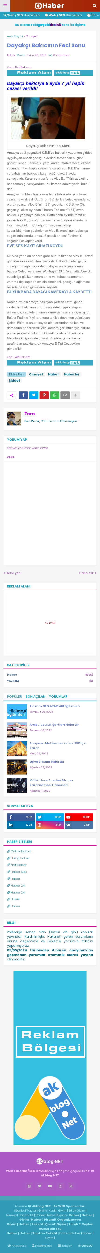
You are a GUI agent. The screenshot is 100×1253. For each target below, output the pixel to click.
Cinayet (32, 36)
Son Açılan (35, 696)
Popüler (14, 696)
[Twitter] (33, 395)
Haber (53, 374)
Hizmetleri (65, 15)
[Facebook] (23, 395)
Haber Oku (18, 872)
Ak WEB (50, 623)
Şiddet (14, 380)
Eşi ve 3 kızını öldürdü (47, 761)
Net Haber (18, 865)
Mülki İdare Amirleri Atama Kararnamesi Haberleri (51, 782)
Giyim (24, 1219)
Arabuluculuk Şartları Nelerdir (54, 724)
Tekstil (37, 1224)
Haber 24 (17, 885)
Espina (62, 1215)
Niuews (11, 1215)
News (51, 1215)
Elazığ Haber (20, 858)
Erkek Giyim (77, 1210)
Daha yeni (13, 573)
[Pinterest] (44, 395)
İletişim (66, 1246)
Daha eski (86, 573)
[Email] (65, 395)
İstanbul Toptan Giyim (30, 1210)
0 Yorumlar (61, 55)
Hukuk (14, 899)
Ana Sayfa (15, 36)
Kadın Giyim (58, 1210)
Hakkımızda (43, 1246)
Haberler (72, 374)
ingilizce (48, 1198)
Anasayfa (19, 1246)
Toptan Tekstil (44, 1233)
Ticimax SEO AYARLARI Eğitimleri (55, 706)
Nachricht (26, 1215)
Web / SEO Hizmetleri (23, 15)
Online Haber (20, 851)
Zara (29, 414)
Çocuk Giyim (55, 1224)
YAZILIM (50, 681)
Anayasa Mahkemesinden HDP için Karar (58, 745)
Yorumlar (58, 696)
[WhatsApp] (54, 395)
